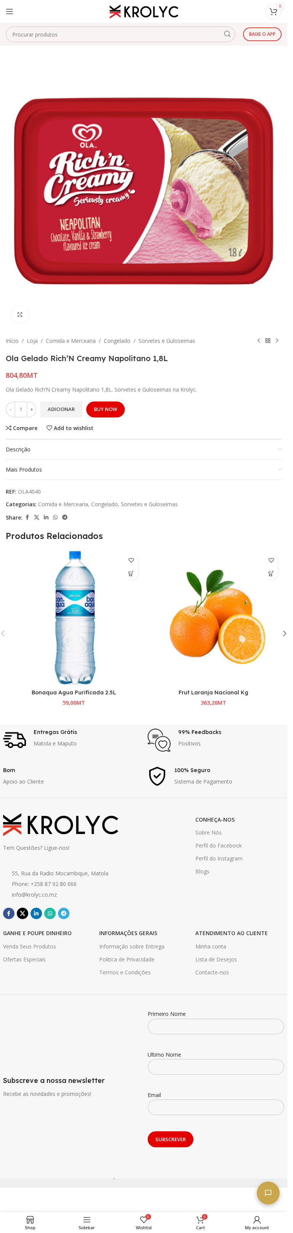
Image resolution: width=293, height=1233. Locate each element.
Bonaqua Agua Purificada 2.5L (74, 692)
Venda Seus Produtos (29, 946)
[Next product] (277, 340)
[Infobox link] (71, 740)
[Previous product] (258, 340)
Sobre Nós (208, 832)
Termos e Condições (125, 972)
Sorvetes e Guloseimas (166, 340)
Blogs (202, 871)
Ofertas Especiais (24, 959)
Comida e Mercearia (71, 340)
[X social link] (37, 517)
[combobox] (120, 34)
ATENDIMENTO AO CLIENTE (231, 933)
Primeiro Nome (167, 1013)
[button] (131, 573)
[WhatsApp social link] (55, 517)
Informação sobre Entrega (131, 946)
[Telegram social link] (65, 517)
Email (154, 1095)
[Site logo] (143, 10)
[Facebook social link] (27, 517)
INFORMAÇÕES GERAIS (128, 933)
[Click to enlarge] (20, 314)
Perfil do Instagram (219, 858)
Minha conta (210, 946)
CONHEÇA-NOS (215, 819)
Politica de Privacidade (127, 959)
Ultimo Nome (164, 1054)
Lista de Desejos (216, 959)
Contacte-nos (212, 972)
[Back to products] (267, 340)
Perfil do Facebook (218, 845)
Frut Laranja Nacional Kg (213, 692)
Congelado (117, 340)
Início (12, 340)
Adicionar (61, 409)
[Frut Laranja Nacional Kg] (214, 618)
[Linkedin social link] (46, 517)
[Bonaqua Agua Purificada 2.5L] (74, 618)
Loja (32, 340)
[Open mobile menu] (9, 11)
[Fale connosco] (268, 1193)
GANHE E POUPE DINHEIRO (37, 933)
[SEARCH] (227, 34)
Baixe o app (262, 34)
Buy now (105, 409)
